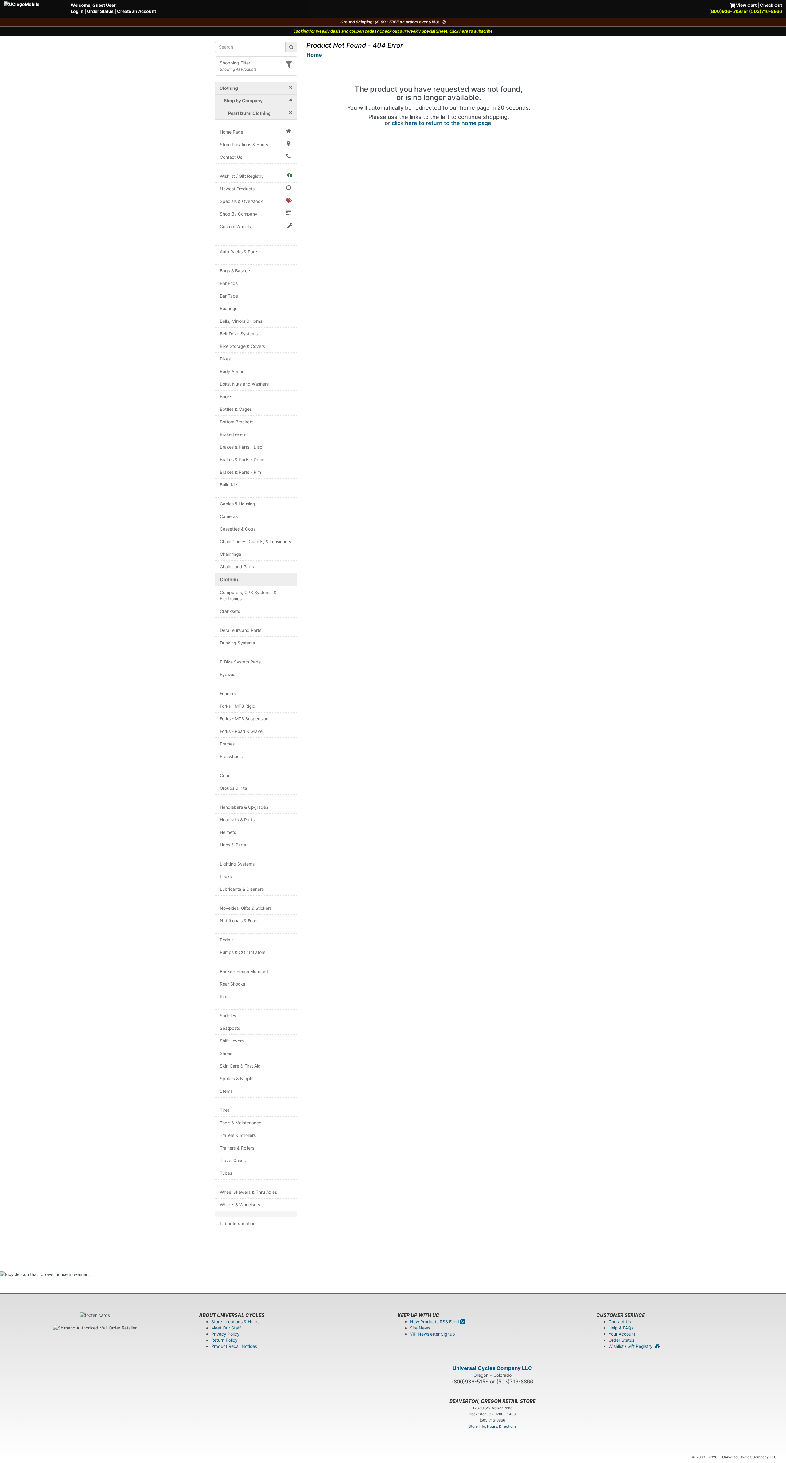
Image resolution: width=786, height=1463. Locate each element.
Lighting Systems (237, 863)
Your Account (622, 1334)
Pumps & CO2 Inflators (242, 952)
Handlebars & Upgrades (244, 807)
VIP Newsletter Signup (432, 1334)
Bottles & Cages (236, 409)
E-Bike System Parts (240, 661)
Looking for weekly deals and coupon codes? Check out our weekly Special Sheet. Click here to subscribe (393, 31)
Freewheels (231, 756)
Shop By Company (238, 213)
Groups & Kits (233, 788)
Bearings (228, 308)
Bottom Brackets (236, 421)
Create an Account (136, 11)
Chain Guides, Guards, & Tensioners (255, 541)
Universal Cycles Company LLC (492, 1368)
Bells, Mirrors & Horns (241, 321)
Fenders (228, 693)
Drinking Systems (237, 642)
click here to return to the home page (441, 123)
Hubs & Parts (233, 844)
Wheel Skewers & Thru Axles (248, 1192)
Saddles (228, 1015)
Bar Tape (229, 295)
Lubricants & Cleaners (242, 889)
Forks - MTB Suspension (244, 718)
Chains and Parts (237, 566)
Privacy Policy (225, 1334)
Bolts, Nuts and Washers (244, 384)
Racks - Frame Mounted (244, 971)
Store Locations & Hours (244, 144)
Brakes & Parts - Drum (242, 459)
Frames (227, 743)
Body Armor (231, 371)
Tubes (226, 1173)
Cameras (229, 516)
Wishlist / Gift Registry (242, 176)
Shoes (226, 1053)
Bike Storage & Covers (242, 346)
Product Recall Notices (234, 1346)
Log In (77, 11)
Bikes (225, 358)
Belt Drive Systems (239, 333)
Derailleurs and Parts (240, 630)
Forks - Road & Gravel (241, 731)
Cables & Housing (237, 503)
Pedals (226, 939)
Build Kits (229, 484)
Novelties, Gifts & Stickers (246, 908)
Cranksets (230, 611)
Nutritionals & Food (239, 920)
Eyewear (228, 674)
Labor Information (237, 1223)
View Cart (746, 5)
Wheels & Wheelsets (240, 1204)
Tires (225, 1110)
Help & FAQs (621, 1327)
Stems (226, 1091)
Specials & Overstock (241, 201)
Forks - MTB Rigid (237, 706)
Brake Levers (233, 434)
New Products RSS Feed (435, 1321)
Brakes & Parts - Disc (241, 446)
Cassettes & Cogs (237, 528)
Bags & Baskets (235, 270)
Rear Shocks (232, 983)
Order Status (100, 11)
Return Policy (224, 1340)
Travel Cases (233, 1160)
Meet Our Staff (226, 1327)
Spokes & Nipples (237, 1078)
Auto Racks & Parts (239, 251)
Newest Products (237, 188)
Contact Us (231, 157)
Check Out (771, 5)
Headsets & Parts (237, 819)
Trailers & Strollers (238, 1135)
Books (226, 396)
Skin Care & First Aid (240, 1065)
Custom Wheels (235, 226)
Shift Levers (232, 1040)
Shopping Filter (235, 62)
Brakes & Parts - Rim (240, 472)
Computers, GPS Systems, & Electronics (248, 595)
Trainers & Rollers (237, 1147)
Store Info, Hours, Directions (492, 1426)
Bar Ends (229, 283)
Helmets (228, 832)
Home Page (231, 131)
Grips (225, 775)
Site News (420, 1327)
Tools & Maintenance (240, 1122)
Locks (226, 876)
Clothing (230, 579)
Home (314, 55)
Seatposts (230, 1028)
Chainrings (230, 554)
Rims (224, 996)
